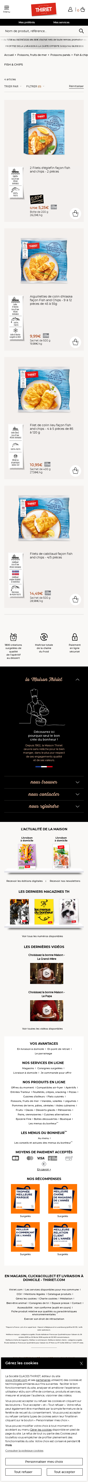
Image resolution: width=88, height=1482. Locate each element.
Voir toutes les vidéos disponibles (42, 1029)
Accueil (9, 55)
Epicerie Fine (23, 1118)
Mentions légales (34, 1294)
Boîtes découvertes (45, 1118)
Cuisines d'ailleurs (34, 1096)
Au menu (43, 1138)
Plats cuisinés (55, 1096)
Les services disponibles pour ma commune (52, 1289)
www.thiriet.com (16, 1380)
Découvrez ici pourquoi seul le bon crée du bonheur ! (44, 735)
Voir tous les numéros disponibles (42, 936)
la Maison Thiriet (44, 679)
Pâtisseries (64, 1110)
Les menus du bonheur (43, 1123)
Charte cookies (48, 1298)
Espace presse (60, 1303)
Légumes (70, 1101)
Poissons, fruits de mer (32, 55)
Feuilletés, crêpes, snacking (49, 1092)
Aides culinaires (65, 1105)
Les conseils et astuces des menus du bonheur (43, 1142)
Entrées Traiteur (20, 1092)
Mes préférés (27, 22)
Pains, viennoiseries (29, 1114)
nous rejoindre (44, 806)
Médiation (66, 1298)
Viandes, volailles (51, 1101)
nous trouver (44, 782)
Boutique (65, 1118)
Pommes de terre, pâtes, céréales (33, 1105)
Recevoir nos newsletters (65, 881)
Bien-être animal (16, 1303)
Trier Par (11, 86)
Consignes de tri (39, 1303)
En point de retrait (58, 1049)
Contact (77, 1303)
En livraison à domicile (30, 1049)
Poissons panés (60, 55)
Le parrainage (43, 1053)
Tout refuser (23, 1472)
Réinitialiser (76, 86)
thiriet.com (16, 1289)
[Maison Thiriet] (44, 10)
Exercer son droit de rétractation (44, 1318)
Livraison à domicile (25, 1072)
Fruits (19, 1110)
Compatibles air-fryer (50, 1087)
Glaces (29, 1110)
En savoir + (44, 1169)
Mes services (61, 22)
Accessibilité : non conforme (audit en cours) (44, 1307)
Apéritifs (71, 1087)
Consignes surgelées (50, 1068)
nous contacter (44, 794)
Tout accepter (64, 1472)
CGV (19, 1294)
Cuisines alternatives (56, 1114)
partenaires (43, 1380)
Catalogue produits (59, 1294)
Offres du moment (22, 1087)
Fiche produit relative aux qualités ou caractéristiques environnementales (44, 1313)
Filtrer (33, 86)
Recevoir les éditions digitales (24, 881)
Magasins (28, 1068)
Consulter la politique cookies (24, 1450)
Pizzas (72, 1092)
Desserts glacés (45, 1110)
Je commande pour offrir (56, 1072)
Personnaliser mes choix (44, 1462)
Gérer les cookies (41, 1429)
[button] (70, 9)
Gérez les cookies (26, 1298)
